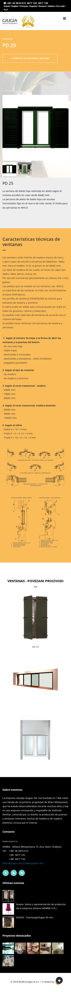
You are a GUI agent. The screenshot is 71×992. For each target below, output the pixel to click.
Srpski (7, 6)
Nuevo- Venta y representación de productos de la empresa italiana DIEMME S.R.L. (41, 906)
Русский (60, 6)
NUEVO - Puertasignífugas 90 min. (35, 917)
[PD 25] (35, 128)
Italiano (51, 6)
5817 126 (43, 3)
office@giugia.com (12, 863)
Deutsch (43, 6)
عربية (6, 9)
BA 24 (35, 646)
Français (24, 6)
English (15, 6)
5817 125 (32, 3)
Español (34, 6)
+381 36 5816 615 (16, 3)
